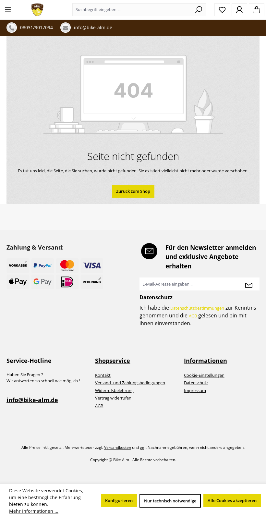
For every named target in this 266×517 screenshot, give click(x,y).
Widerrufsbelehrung (114, 390)
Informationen (205, 360)
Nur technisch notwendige (170, 501)
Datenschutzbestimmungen (197, 308)
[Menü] (8, 9)
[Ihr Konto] (239, 9)
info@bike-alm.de (32, 400)
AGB (193, 316)
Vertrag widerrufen (113, 398)
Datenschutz (196, 383)
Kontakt (103, 375)
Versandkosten (117, 447)
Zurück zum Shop (133, 191)
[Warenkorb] (256, 9)
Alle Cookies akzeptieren (232, 500)
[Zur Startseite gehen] (37, 9)
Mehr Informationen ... (33, 511)
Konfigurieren (119, 500)
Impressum (195, 390)
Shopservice (112, 360)
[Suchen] (198, 9)
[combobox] (131, 9)
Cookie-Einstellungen (204, 375)
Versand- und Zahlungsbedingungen (130, 383)
